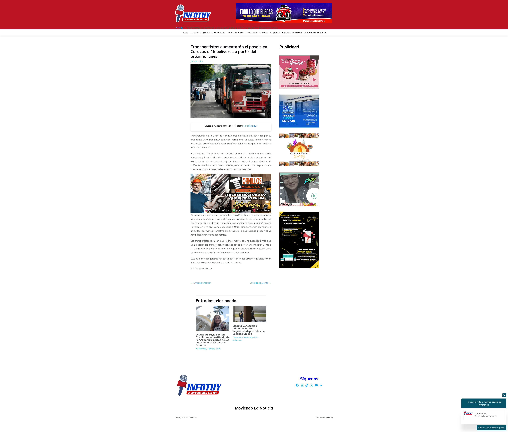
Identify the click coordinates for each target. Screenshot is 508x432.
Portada (179, 27)
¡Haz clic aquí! (250, 126)
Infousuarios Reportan (315, 32)
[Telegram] (321, 385)
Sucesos (264, 32)
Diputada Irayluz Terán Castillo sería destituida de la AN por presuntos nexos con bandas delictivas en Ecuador (212, 340)
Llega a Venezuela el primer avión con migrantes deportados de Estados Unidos (249, 329)
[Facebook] (297, 385)
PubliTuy (297, 32)
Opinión (286, 32)
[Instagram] (302, 385)
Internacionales (236, 32)
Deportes (275, 32)
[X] (311, 385)
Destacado (238, 337)
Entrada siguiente (260, 283)
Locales (194, 32)
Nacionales (220, 32)
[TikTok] (306, 385)
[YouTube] (316, 385)
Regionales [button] (206, 32)
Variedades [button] (251, 32)
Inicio (185, 32)
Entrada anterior (201, 283)
